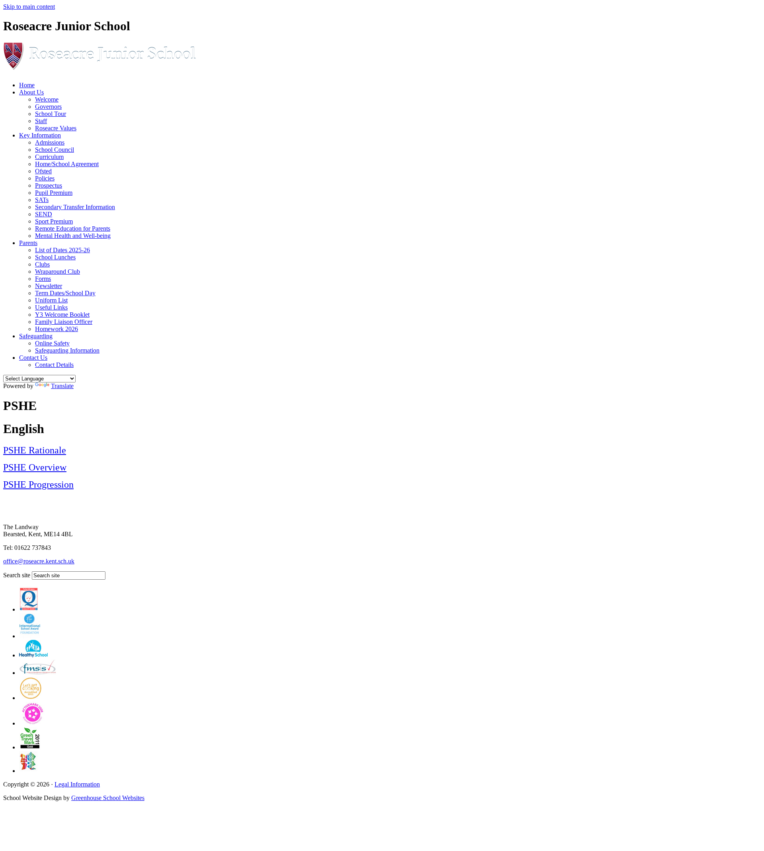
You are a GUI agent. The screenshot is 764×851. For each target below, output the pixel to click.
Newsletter (48, 285)
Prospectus (48, 185)
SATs (42, 199)
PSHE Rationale (34, 450)
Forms (43, 278)
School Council (54, 149)
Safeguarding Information (67, 350)
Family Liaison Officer (63, 321)
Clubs (42, 264)
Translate (62, 385)
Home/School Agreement (67, 164)
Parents (28, 242)
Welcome (46, 99)
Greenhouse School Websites (107, 797)
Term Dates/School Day (65, 293)
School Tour (50, 113)
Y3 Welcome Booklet (62, 314)
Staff (41, 121)
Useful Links (51, 307)
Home (27, 85)
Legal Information (77, 784)
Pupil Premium (53, 192)
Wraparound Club (57, 271)
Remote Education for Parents (72, 228)
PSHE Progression (38, 484)
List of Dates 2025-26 (62, 250)
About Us (31, 92)
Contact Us (33, 357)
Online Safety (52, 343)
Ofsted (43, 171)
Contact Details (54, 364)
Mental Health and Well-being (73, 235)
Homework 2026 (56, 328)
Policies (45, 178)
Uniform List (51, 300)
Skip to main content (29, 6)
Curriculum (49, 156)
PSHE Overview (34, 467)
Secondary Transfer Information (75, 207)
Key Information (40, 135)
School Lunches (55, 257)
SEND (43, 214)
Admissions (49, 142)
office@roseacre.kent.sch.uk (38, 561)
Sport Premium (54, 221)
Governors (48, 106)
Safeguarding (36, 336)
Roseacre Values (55, 128)
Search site (16, 575)
